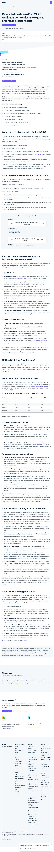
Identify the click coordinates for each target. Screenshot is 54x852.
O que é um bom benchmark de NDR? (11, 72)
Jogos (29, 777)
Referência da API (32, 814)
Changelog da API (32, 818)
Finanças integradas (32, 756)
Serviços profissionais (33, 790)
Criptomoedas (18, 761)
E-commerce (31, 754)
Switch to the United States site (28, 848)
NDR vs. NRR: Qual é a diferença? (10, 69)
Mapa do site (44, 764)
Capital (16, 754)
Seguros (30, 783)
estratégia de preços (38, 552)
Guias (42, 746)
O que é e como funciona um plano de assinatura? (16, 683)
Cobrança (14, 7)
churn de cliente (6, 91)
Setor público (31, 792)
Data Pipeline (18, 763)
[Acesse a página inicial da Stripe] (3, 744)
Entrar (42, 799)
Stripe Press (44, 784)
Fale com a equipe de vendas (20, 711)
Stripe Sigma (18, 787)
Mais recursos (6, 7)
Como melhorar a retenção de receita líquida (13, 74)
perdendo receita (39, 154)
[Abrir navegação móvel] (51, 2)
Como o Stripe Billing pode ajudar (10, 77)
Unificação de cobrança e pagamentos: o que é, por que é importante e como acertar (24, 680)
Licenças (43, 762)
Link (16, 774)
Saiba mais (4, 39)
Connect (17, 759)
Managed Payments (19, 776)
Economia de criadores (33, 775)
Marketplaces (31, 766)
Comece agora (6, 711)
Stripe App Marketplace (33, 802)
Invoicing (17, 770)
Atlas (16, 748)
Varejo (29, 793)
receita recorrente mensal (22, 195)
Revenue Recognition (20, 785)
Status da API (31, 816)
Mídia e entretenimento (33, 784)
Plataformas (31, 770)
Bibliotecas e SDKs (32, 820)
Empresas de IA (31, 774)
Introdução (5, 59)
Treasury (17, 793)
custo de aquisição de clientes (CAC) (31, 501)
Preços (16, 746)
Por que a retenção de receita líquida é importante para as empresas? (19, 67)
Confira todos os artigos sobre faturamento (13, 675)
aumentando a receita (20, 278)
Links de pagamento (19, 778)
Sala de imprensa (45, 782)
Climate (17, 757)
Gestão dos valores (32, 768)
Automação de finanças (33, 757)
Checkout (17, 756)
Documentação (31, 813)
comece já (24, 640)
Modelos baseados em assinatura (24, 468)
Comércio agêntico (32, 750)
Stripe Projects (31, 822)
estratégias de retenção (40, 340)
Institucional (44, 775)
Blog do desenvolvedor (33, 824)
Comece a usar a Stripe (8, 25)
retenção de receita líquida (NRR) (15, 364)
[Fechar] (51, 845)
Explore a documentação (34, 727)
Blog (42, 750)
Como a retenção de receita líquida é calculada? (13, 64)
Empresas (30, 746)
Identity (17, 769)
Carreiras (43, 780)
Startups (30, 748)
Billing (16, 752)
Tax (16, 789)
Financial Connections (20, 767)
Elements (17, 765)
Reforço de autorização (20, 750)
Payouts (17, 782)
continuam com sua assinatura (35, 307)
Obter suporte (44, 793)
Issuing (16, 772)
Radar (16, 783)
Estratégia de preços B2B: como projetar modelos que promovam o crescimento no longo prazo (27, 682)
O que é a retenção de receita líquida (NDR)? (12, 62)
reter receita (27, 577)
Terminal (17, 791)
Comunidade (44, 752)
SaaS (29, 772)
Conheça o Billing (6, 728)
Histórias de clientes (45, 748)
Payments (17, 780)
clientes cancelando (37, 444)
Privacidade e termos (46, 757)
